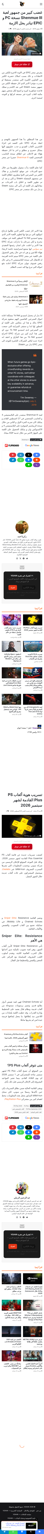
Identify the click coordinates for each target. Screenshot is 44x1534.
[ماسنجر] (28, 460)
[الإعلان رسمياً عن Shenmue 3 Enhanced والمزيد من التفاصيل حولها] (35, 283)
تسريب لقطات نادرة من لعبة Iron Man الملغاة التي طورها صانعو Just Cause (11, 683)
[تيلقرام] (12, 460)
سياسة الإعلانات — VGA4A (22, 1514)
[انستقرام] (17, 558)
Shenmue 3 (25, 440)
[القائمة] (41, 5)
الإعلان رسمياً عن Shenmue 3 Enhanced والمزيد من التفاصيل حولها (16, 284)
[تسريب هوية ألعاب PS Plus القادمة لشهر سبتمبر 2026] (32, 619)
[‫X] (28, 455)
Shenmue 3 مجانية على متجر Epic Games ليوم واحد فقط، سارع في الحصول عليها (15, 300)
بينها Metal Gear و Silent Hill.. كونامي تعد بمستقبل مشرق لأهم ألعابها (12, 709)
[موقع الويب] (27, 558)
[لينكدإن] (20, 455)
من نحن (38, 1511)
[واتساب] (20, 460)
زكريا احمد (22, 536)
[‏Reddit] (36, 460)
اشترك (13, 588)
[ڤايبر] (36, 465)
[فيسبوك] (36, 455)
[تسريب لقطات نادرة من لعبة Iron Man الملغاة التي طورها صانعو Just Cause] (11, 672)
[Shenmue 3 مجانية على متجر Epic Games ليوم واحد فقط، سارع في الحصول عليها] (35, 299)
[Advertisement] (22, 119)
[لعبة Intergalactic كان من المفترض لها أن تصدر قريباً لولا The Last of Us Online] (32, 699)
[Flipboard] (11, 445)
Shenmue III (23, 157)
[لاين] (28, 465)
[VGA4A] (22, 4)
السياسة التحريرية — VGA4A (12, 1511)
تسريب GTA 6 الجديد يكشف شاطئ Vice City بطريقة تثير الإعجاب (33, 656)
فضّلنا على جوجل (20, 64)
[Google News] (32, 445)
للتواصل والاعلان (29, 1511)
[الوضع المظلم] (3, 5)
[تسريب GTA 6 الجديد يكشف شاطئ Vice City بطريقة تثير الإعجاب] (32, 646)
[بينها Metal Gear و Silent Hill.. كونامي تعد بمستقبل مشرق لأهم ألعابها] (11, 699)
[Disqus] (22, 753)
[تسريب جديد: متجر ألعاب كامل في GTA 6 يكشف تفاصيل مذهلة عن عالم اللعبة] (11, 619)
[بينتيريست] (12, 455)
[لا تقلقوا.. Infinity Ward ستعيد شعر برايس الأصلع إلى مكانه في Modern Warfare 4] (11, 646)
